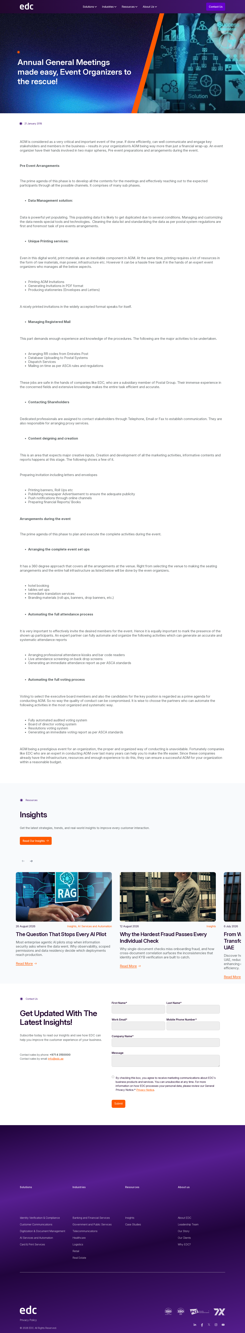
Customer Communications (36, 1224)
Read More (24, 964)
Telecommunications (85, 1231)
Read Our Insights (34, 840)
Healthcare (79, 1237)
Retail (75, 1251)
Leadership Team (188, 1224)
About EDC (184, 1217)
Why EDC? (184, 1244)
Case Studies (133, 1224)
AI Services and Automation (36, 1237)
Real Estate (79, 1257)
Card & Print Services (32, 1244)
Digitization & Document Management (42, 1231)
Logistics (77, 1244)
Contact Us (215, 6)
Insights (129, 1217)
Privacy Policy (28, 1320)
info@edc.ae (56, 1058)
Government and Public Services (92, 1224)
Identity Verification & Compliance (40, 1217)
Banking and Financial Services (91, 1217)
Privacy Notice (145, 1089)
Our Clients (184, 1237)
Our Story (184, 1231)
